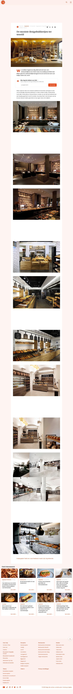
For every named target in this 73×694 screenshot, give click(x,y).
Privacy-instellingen (43, 669)
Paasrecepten (6, 680)
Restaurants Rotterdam (44, 649)
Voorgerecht (24, 654)
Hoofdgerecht (24, 656)
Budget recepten (25, 663)
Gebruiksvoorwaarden (8, 663)
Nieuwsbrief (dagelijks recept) (8, 652)
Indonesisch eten (60, 654)
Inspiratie (26, 26)
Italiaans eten (59, 652)
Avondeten (23, 652)
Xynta (70, 687)
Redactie (21, 26)
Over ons (5, 647)
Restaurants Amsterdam (44, 645)
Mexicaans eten (60, 645)
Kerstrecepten (24, 645)
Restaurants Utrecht (43, 647)
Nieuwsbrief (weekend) (8, 656)
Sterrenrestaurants (43, 654)
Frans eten (58, 661)
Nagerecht (23, 661)
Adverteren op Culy (7, 660)
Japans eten (59, 659)
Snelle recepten (24, 666)
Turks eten (58, 649)
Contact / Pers (6, 645)
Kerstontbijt (6, 678)
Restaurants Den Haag (43, 652)
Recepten (23, 642)
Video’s (23, 669)
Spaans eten (59, 656)
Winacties (5, 658)
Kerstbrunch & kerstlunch (9, 675)
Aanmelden (52, 85)
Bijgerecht (23, 659)
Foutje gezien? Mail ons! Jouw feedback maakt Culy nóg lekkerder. (35, 558)
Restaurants (41, 642)
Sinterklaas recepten (8, 671)
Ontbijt (22, 647)
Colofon (5, 649)
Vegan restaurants (43, 656)
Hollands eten (59, 663)
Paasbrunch (6, 682)
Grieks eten (59, 647)
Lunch (22, 649)
